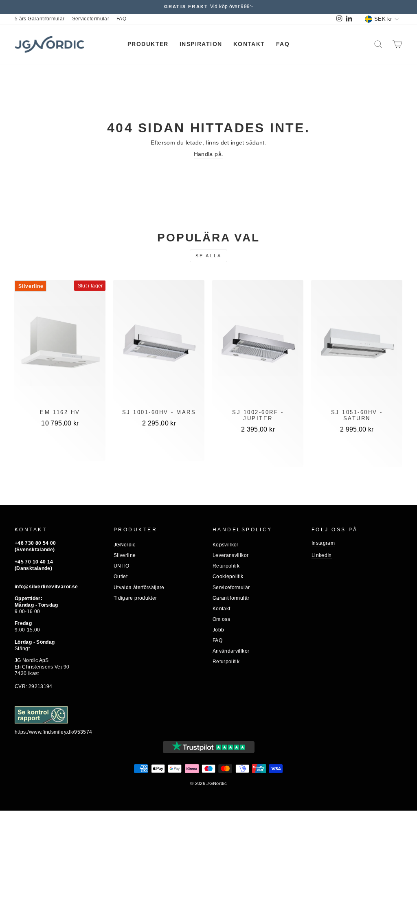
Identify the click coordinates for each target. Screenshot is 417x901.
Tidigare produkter (135, 598)
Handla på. (209, 154)
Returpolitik (226, 566)
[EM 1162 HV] (60, 346)
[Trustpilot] (209, 747)
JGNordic (125, 545)
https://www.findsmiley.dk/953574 (53, 732)
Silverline (125, 555)
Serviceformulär (90, 19)
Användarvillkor (231, 651)
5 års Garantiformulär (40, 19)
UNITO (121, 566)
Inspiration (201, 44)
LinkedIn (322, 555)
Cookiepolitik (228, 576)
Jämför (60, 449)
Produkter (148, 44)
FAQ (121, 19)
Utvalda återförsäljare (139, 587)
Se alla (208, 255)
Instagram (323, 543)
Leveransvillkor (230, 555)
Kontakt (249, 44)
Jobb (218, 630)
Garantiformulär (231, 598)
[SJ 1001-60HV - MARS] (159, 346)
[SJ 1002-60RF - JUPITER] (258, 346)
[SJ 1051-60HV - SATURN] (357, 346)
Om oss (221, 619)
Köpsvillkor (226, 545)
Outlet (120, 576)
